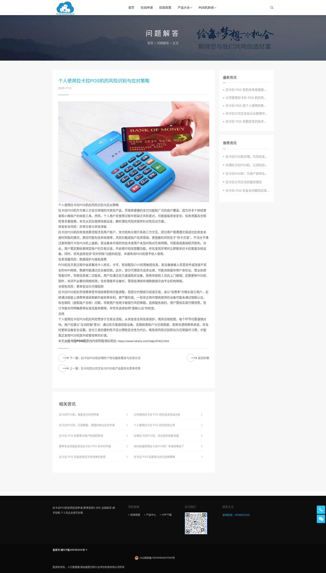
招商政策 (165, 7)
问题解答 (163, 43)
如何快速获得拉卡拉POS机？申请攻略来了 (159, 446)
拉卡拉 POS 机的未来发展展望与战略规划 (248, 90)
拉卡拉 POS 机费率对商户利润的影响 (81, 435)
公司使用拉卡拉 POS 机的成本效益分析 (157, 414)
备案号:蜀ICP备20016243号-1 (70, 549)
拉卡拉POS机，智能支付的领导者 (79, 414)
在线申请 (147, 7)
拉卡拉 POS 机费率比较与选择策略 (154, 456)
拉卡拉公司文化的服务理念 (244, 182)
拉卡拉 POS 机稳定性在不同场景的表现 (82, 456)
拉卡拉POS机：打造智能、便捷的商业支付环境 (87, 425)
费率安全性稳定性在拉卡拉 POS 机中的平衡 (85, 446)
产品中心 (151, 514)
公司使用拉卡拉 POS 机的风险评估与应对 (248, 98)
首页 (131, 7)
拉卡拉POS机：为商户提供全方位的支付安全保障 (248, 173)
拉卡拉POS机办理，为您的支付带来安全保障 (248, 156)
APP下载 (167, 514)
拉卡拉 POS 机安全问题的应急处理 (248, 190)
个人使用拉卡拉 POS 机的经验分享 (154, 425)
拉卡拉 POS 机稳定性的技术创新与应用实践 (248, 121)
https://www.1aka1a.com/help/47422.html (143, 341)
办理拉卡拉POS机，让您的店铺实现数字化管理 (248, 165)
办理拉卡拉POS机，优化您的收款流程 (156, 435)
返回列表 (203, 358)
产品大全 (184, 7)
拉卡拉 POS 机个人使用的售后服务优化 (248, 105)
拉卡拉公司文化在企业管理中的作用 (248, 113)
